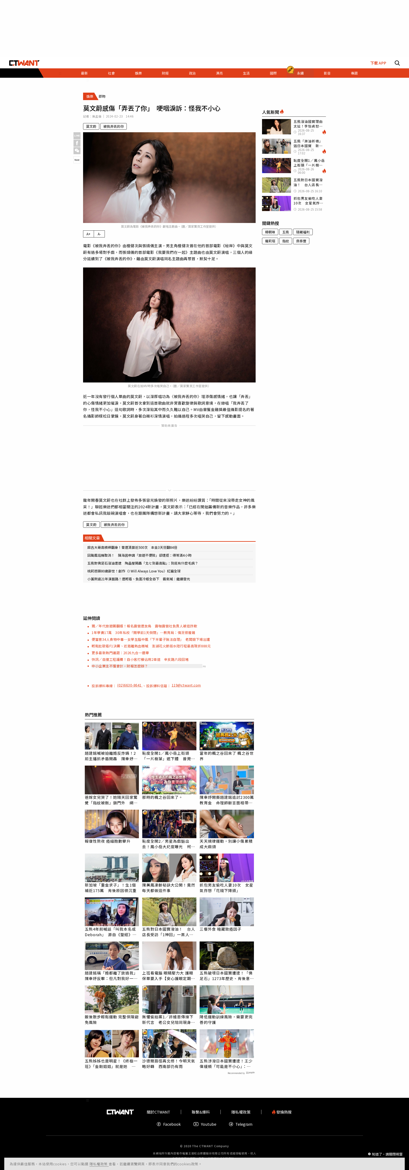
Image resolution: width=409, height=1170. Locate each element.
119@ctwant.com (186, 685)
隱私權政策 (99, 1163)
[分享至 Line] (77, 135)
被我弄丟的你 (113, 126)
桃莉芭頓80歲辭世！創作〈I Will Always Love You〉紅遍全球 (134, 571)
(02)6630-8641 (130, 685)
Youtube (208, 1124)
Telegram (243, 1124)
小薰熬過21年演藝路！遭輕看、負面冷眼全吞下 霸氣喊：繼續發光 (138, 578)
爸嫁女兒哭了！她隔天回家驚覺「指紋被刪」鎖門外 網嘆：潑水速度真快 (111, 799)
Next (77, 159)
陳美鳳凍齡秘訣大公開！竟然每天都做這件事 (168, 887)
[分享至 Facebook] (77, 143)
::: (60, 73)
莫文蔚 (91, 126)
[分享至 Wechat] (77, 150)
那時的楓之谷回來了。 (162, 797)
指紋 (285, 240)
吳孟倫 (96, 116)
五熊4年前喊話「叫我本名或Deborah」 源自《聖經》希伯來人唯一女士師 (111, 931)
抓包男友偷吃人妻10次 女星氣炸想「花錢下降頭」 (226, 887)
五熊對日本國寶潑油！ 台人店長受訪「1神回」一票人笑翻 (168, 931)
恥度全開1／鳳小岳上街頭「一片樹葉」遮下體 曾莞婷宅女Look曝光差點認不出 (168, 755)
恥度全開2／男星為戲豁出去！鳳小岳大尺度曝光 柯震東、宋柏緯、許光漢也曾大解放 (168, 843)
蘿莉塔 (270, 240)
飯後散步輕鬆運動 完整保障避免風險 (112, 1019)
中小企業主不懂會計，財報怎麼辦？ (120, 666)
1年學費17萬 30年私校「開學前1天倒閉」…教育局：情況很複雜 (143, 632)
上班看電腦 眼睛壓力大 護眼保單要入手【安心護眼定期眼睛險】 (168, 975)
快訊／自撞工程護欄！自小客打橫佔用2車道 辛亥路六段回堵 (140, 659)
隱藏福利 (303, 231)
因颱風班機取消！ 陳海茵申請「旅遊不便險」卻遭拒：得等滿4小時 (139, 555)
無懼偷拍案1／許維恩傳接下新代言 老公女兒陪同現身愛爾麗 (168, 1019)
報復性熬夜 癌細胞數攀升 (108, 841)
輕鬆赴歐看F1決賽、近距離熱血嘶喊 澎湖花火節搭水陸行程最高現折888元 (151, 645)
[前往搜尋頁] (397, 63)
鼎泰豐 (301, 240)
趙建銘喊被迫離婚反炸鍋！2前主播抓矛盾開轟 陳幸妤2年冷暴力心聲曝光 (110, 755)
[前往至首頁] (24, 63)
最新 (84, 73)
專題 (354, 73)
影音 (327, 73)
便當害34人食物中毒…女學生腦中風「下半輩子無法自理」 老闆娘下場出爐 (151, 639)
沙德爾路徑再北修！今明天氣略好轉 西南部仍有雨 (168, 1063)
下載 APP (378, 63)
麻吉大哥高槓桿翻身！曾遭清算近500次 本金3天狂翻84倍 (132, 547)
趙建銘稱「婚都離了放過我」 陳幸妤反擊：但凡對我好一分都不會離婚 (112, 975)
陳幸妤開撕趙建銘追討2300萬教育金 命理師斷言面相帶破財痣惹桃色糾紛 (227, 799)
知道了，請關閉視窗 (387, 1153)
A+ (88, 233)
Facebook (172, 1124)
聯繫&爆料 (201, 1112)
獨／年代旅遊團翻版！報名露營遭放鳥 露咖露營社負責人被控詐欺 (144, 625)
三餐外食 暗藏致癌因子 (220, 929)
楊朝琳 (270, 231)
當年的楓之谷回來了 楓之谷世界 (226, 755)
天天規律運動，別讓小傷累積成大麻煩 (226, 843)
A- (99, 233)
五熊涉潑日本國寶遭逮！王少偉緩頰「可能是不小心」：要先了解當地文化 (226, 1063)
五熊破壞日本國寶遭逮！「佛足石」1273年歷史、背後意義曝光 (227, 975)
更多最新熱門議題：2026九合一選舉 (120, 652)
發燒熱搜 (283, 1112)
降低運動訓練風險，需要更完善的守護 (226, 1019)
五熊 (285, 231)
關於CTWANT (158, 1112)
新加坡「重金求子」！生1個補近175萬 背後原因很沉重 (111, 887)
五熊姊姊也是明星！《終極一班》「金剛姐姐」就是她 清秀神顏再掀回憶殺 (111, 1063)
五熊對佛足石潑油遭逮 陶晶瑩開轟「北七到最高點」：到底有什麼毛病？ (142, 563)
